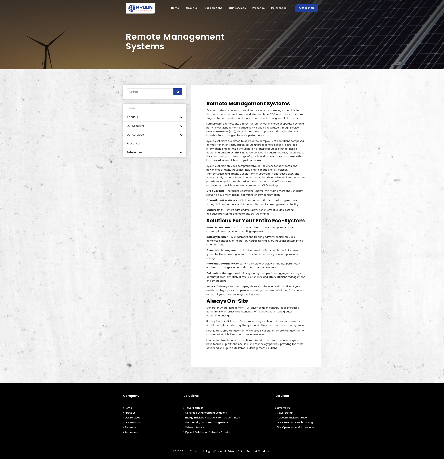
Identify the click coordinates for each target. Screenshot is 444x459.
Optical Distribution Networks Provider (207, 432)
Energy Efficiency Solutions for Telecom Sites (212, 417)
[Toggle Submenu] (181, 117)
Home (175, 8)
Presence (258, 8)
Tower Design (284, 412)
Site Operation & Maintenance (295, 427)
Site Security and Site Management (206, 422)
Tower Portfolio (193, 408)
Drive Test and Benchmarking (294, 422)
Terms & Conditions (259, 451)
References (279, 8)
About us (192, 8)
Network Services (195, 427)
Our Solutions (213, 8)
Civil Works (283, 408)
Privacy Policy (236, 451)
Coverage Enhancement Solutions (205, 412)
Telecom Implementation (292, 417)
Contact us (306, 8)
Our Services (237, 8)
